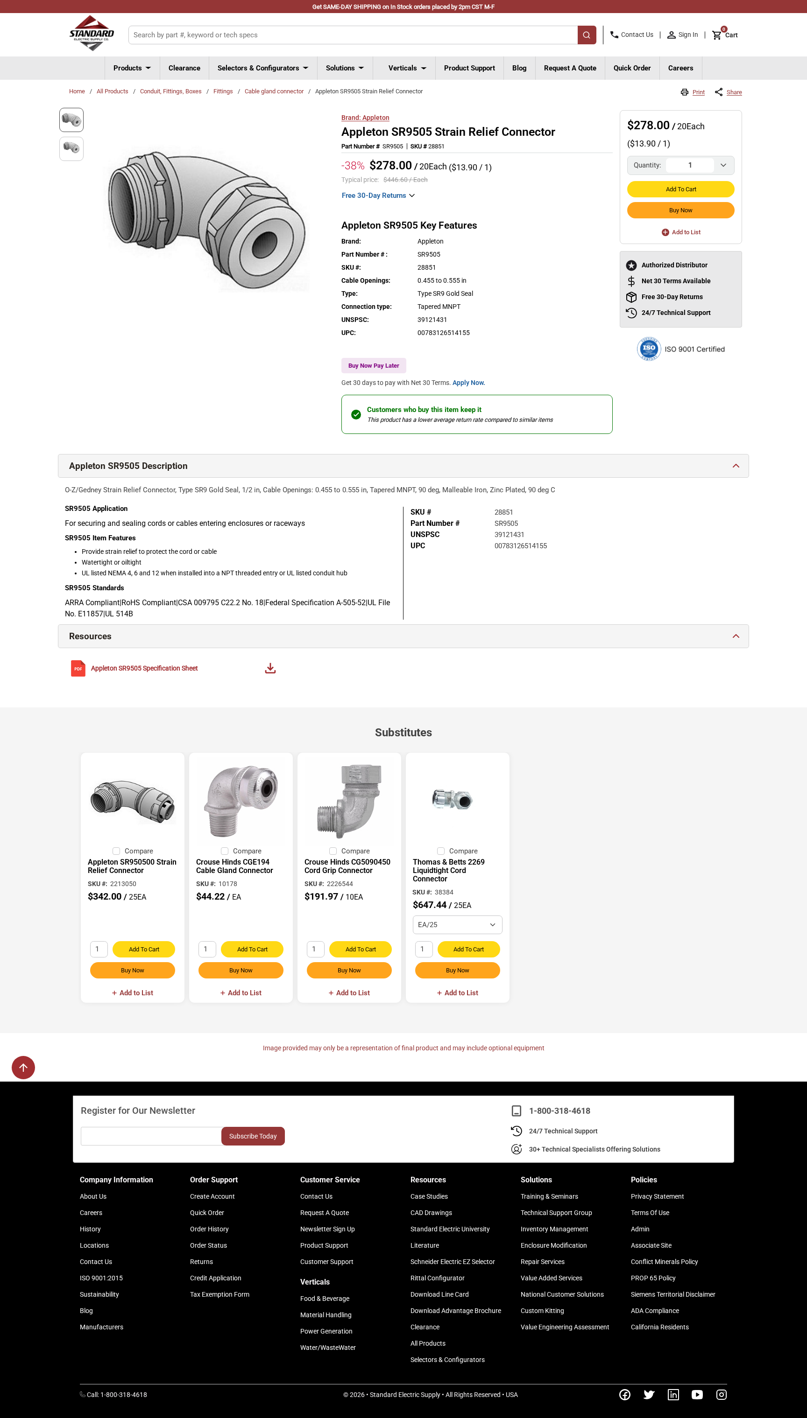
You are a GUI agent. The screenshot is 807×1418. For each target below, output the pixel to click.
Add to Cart (681, 189)
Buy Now (681, 210)
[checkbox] (116, 851)
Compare (139, 851)
